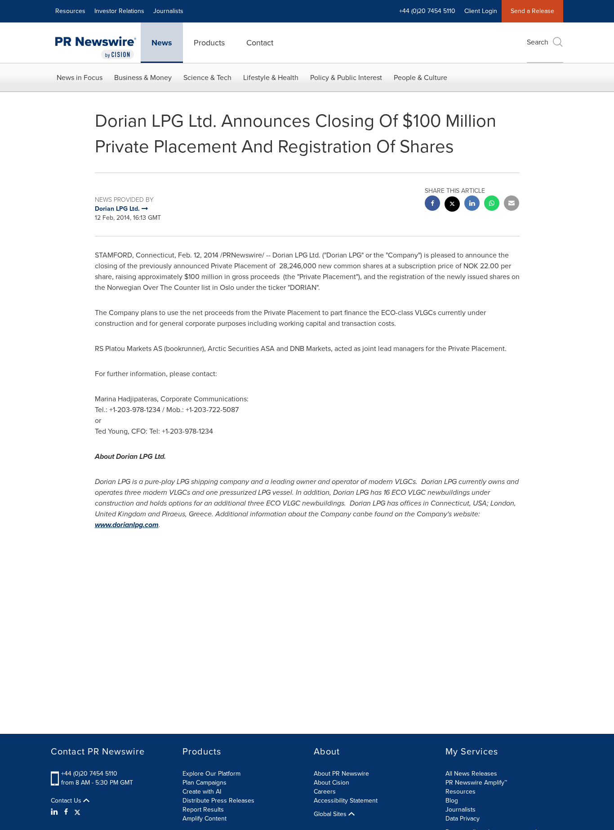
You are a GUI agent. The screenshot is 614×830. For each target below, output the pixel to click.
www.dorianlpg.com (127, 524)
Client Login (480, 11)
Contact (259, 43)
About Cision (331, 782)
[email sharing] (511, 204)
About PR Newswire (341, 773)
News (161, 43)
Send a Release (532, 11)
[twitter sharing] (452, 205)
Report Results (203, 809)
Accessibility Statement (346, 800)
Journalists (168, 11)
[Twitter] (77, 812)
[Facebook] (66, 812)
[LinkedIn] (55, 812)
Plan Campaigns (204, 782)
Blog (451, 800)
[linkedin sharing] (472, 204)
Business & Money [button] (143, 77)
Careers (325, 791)
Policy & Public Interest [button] (346, 77)
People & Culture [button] (420, 77)
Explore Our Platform (211, 773)
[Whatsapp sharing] (491, 204)
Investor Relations (119, 11)
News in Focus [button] (79, 77)
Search (537, 42)
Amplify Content (204, 818)
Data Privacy (462, 818)
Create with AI (201, 791)
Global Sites (331, 814)
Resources (70, 11)
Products (209, 43)
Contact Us (67, 800)
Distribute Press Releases (218, 800)
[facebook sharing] (432, 204)
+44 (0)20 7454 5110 (89, 773)
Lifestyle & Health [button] (270, 77)
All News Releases (471, 773)
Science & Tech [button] (207, 77)
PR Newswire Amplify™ (476, 782)
